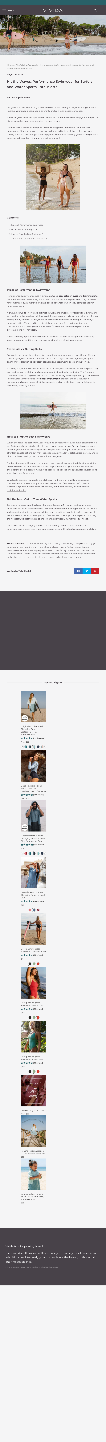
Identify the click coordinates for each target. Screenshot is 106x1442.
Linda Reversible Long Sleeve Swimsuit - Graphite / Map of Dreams (33, 789)
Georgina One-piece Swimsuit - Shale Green (32, 1058)
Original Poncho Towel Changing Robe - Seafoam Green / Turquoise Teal (32, 730)
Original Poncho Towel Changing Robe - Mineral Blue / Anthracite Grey (33, 838)
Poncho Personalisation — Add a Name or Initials (33, 1152)
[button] (33, 738)
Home (10, 65)
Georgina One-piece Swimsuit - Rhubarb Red (32, 1004)
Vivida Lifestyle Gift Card (32, 1110)
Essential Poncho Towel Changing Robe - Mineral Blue (33, 895)
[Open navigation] (4, 10)
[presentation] (22, 747)
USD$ (10, 10)
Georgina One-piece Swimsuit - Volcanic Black (33, 950)
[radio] (25, 747)
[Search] (95, 10)
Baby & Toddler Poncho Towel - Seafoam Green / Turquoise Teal (32, 1197)
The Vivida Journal (26, 65)
